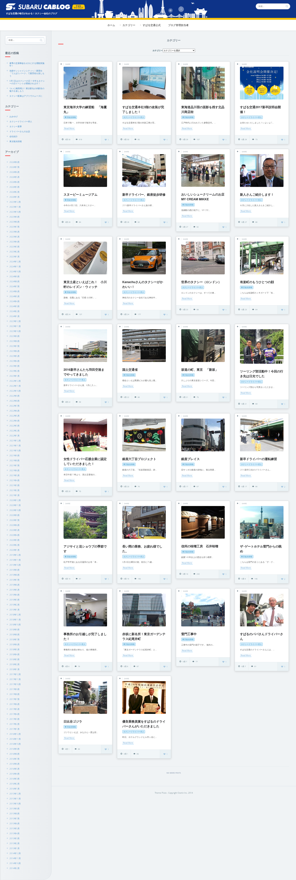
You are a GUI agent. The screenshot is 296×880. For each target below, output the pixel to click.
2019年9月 (14, 569)
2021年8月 (14, 460)
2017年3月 (14, 719)
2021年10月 (15, 450)
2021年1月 (14, 495)
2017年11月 (15, 679)
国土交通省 (130, 369)
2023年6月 (14, 351)
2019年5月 (14, 589)
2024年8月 (14, 281)
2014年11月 (15, 858)
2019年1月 (14, 609)
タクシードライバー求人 (20, 121)
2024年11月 (15, 266)
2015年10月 (15, 803)
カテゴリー (128, 25)
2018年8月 (14, 634)
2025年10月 (15, 211)
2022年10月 (15, 390)
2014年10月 (15, 863)
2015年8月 (14, 813)
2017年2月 (14, 724)
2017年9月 (14, 689)
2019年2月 (14, 604)
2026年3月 (14, 187)
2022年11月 (15, 385)
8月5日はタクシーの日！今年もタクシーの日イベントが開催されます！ (27, 82)
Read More (69, 128)
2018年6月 (14, 644)
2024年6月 (14, 291)
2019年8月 (14, 574)
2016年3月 (14, 778)
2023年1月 (14, 375)
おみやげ (13, 116)
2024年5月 (14, 296)
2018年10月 (15, 624)
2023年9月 (14, 336)
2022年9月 (14, 395)
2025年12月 (15, 201)
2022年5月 (14, 415)
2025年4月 (14, 241)
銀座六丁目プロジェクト (139, 459)
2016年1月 (14, 788)
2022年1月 (14, 435)
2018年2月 (14, 664)
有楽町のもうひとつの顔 (257, 282)
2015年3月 (14, 838)
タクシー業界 (15, 126)
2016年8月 (14, 753)
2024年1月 (14, 316)
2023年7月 (14, 346)
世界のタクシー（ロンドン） (201, 282)
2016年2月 (14, 783)
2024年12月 (15, 261)
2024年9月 (14, 276)
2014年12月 (15, 853)
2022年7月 (14, 405)
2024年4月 (14, 301)
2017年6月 (14, 704)
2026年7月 (14, 167)
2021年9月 (14, 455)
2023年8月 (14, 341)
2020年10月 (15, 510)
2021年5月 (14, 475)
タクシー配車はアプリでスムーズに (25, 95)
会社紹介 (13, 136)
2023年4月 (14, 361)
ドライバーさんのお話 (19, 131)
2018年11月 (15, 619)
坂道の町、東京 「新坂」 (199, 369)
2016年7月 (14, 758)
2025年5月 (14, 236)
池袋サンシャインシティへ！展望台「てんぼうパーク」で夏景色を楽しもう (26, 73)
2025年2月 (14, 251)
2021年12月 (15, 440)
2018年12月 (15, 614)
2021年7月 (14, 465)
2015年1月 (14, 848)
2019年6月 (14, 584)
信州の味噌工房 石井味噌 (199, 546)
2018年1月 (14, 669)
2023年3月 (14, 366)
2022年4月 (14, 420)
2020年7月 (14, 520)
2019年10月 (15, 564)
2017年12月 (15, 674)
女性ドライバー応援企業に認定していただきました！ (85, 461)
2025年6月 (14, 231)
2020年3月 (14, 540)
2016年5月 (14, 768)
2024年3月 (14, 306)
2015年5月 (14, 828)
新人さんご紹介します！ (257, 194)
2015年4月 (14, 833)
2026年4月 (14, 182)
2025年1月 (14, 256)
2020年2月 (14, 545)
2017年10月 (15, 684)
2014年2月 (14, 868)
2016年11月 (15, 739)
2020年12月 (15, 500)
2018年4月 (14, 654)
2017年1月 (14, 729)
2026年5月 (14, 177)
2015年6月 (14, 823)
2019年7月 (14, 579)
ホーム (111, 25)
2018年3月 (14, 659)
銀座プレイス (190, 459)
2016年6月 (14, 763)
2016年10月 (15, 743)
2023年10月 (15, 331)
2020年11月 (15, 505)
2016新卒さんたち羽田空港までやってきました (84, 372)
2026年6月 (14, 172)
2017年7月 (14, 699)
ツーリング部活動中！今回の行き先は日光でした (261, 373)
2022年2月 (14, 430)
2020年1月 (14, 550)
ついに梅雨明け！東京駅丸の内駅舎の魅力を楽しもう (26, 89)
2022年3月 (14, 425)
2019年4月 (14, 594)
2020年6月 (14, 525)
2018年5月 (14, 649)
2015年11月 (15, 798)
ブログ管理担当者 (178, 25)
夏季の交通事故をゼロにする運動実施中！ (26, 64)
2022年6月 (14, 410)
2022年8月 (14, 400)
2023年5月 (14, 356)
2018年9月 (14, 629)
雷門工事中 (189, 634)
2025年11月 (15, 206)
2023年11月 (15, 326)
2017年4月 (14, 714)
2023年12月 (15, 321)
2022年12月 (15, 380)
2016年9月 (14, 748)
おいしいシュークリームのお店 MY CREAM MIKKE (202, 196)
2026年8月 (14, 162)
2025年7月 (14, 226)
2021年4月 (14, 480)
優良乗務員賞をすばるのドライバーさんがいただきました (143, 723)
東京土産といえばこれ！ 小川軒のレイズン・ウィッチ (85, 284)
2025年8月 (14, 221)
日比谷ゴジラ (73, 721)
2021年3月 (14, 485)
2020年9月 (14, 515)
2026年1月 (14, 196)
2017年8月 (14, 694)
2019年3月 (14, 599)
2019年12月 (15, 555)
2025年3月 (14, 246)
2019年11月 (15, 559)
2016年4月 (14, 773)
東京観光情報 (15, 141)
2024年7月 (14, 286)
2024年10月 (15, 271)
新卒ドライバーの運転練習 (258, 459)
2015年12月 (15, 793)
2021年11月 (15, 445)
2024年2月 (14, 311)
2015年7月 (14, 818)
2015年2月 (14, 843)
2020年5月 (14, 530)
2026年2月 (14, 192)
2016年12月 (15, 734)
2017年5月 (14, 709)
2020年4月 (14, 535)
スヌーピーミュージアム (80, 194)
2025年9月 (14, 216)
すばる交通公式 (152, 25)
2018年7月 (14, 639)
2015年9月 (14, 808)
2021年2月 (14, 490)
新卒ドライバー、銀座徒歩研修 (143, 194)
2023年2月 (14, 371)
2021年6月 (14, 470)
